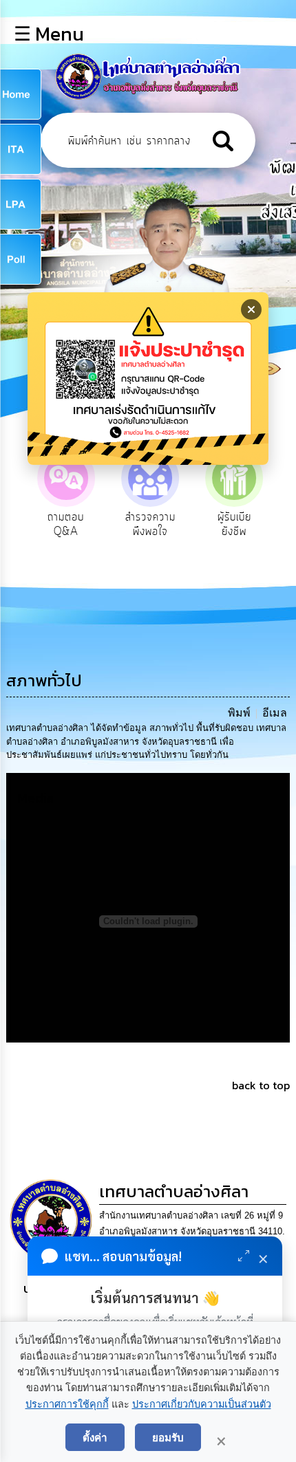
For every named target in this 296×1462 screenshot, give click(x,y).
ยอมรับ (168, 1437)
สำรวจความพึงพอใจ (150, 525)
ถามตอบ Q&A (65, 525)
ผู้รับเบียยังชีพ (234, 525)
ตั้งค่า (95, 1437)
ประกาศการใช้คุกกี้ (67, 1404)
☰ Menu (49, 33)
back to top (261, 1085)
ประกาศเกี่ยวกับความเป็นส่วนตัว (201, 1404)
